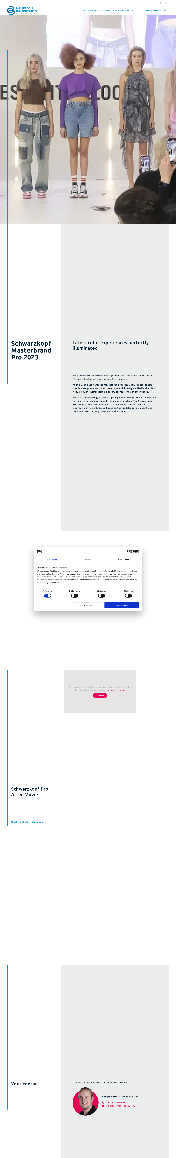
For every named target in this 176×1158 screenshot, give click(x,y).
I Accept (100, 695)
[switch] (74, 596)
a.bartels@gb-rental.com (120, 1105)
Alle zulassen (122, 605)
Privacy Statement (116, 690)
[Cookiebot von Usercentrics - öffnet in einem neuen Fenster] (128, 551)
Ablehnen (88, 605)
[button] (165, 10)
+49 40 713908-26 (115, 1102)
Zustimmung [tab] (52, 559)
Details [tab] (88, 559)
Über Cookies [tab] (124, 559)
